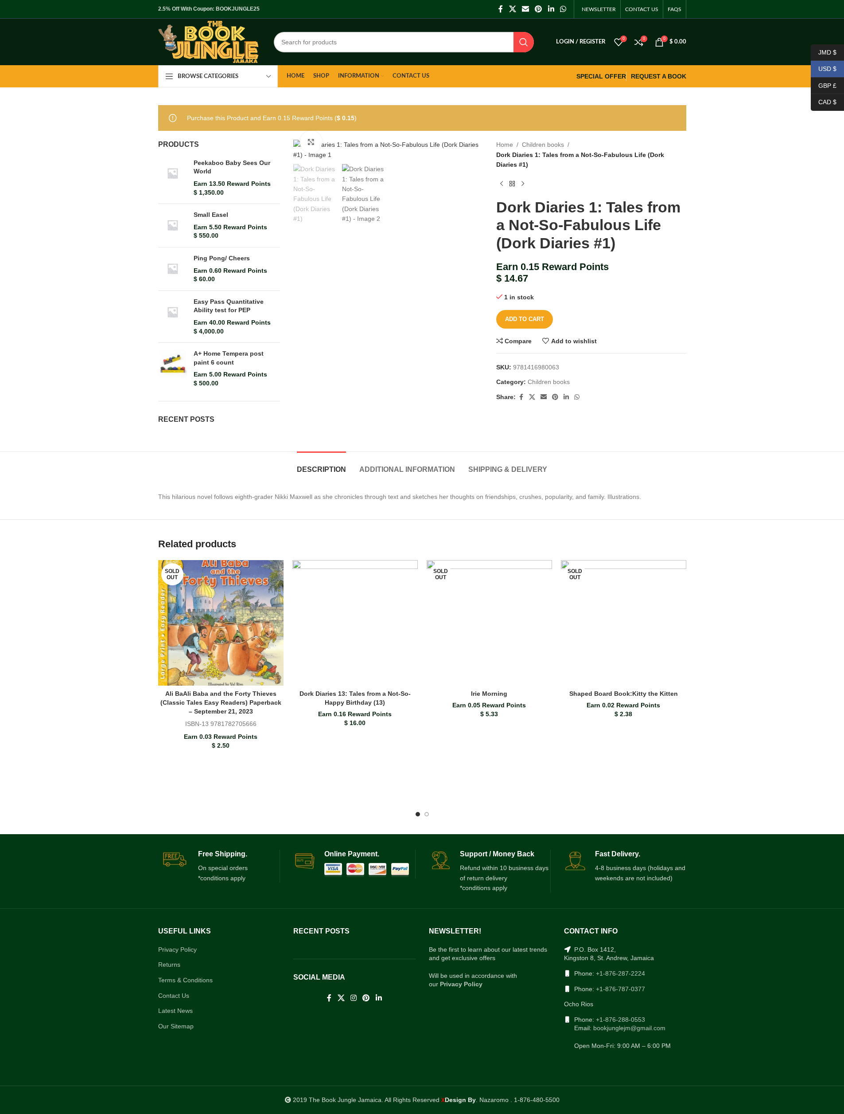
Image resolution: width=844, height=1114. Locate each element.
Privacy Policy (177, 949)
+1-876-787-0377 (620, 988)
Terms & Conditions (185, 980)
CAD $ (823, 102)
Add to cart (524, 319)
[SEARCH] (523, 42)
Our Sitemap (176, 1026)
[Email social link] (525, 9)
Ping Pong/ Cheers (222, 258)
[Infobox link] (219, 866)
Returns (169, 964)
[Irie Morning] (489, 623)
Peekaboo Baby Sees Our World (232, 167)
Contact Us (173, 995)
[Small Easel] (172, 225)
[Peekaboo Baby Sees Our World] (172, 178)
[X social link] (512, 9)
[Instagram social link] (353, 998)
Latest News (175, 1010)
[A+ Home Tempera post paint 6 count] (172, 368)
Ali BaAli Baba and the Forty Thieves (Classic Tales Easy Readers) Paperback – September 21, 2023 (220, 702)
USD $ (823, 69)
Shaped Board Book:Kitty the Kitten (623, 693)
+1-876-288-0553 (620, 1019)
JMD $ (823, 52)
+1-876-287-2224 (620, 973)
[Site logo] (208, 41)
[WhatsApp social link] (563, 9)
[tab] (321, 465)
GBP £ (823, 85)
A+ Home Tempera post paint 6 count (229, 358)
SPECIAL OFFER (601, 76)
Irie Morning (489, 693)
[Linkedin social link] (551, 9)
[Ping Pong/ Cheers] (172, 269)
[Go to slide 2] (426, 814)
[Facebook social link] (500, 9)
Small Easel (211, 214)
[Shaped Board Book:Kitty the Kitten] (623, 623)
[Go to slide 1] (418, 814)
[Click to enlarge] (311, 142)
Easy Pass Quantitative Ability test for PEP (229, 306)
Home (504, 144)
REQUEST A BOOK (658, 76)
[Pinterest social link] (538, 9)
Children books (543, 144)
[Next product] (522, 184)
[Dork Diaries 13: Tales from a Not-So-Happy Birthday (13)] (355, 623)
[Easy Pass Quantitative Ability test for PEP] (172, 317)
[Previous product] (501, 184)
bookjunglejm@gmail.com (629, 1028)
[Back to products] (512, 184)
